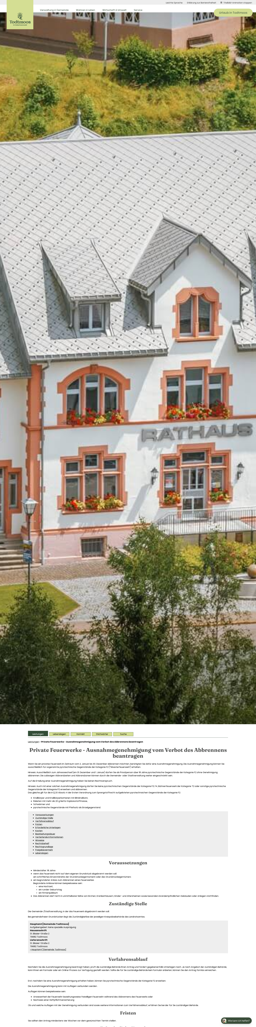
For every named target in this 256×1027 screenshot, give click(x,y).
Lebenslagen (59, 734)
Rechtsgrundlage (44, 846)
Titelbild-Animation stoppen (237, 2)
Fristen (38, 824)
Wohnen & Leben (85, 10)
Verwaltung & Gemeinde (54, 10)
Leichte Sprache (174, 2)
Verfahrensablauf (44, 821)
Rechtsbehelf (42, 843)
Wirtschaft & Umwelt (114, 10)
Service (138, 10)
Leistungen (38, 734)
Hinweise (39, 840)
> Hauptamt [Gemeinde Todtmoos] (48, 949)
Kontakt (81, 734)
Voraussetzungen (44, 814)
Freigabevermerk (44, 849)
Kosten (39, 830)
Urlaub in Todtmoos (233, 13)
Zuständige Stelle (44, 817)
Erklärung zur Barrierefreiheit (201, 2)
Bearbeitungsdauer (45, 833)
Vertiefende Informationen (49, 837)
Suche (123, 734)
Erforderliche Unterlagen (48, 827)
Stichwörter (102, 734)
